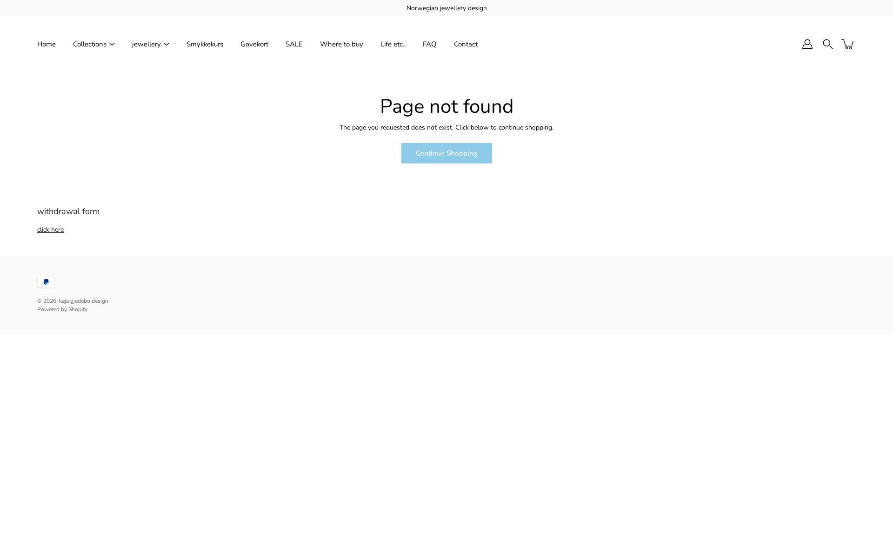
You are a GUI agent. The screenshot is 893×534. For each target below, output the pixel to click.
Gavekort (254, 44)
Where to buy (341, 44)
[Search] (827, 44)
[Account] (807, 44)
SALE (294, 44)
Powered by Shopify (62, 309)
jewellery (146, 44)
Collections (90, 44)
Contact (466, 44)
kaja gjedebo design (83, 301)
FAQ (430, 44)
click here (50, 229)
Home (46, 44)
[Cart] (848, 44)
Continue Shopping (447, 153)
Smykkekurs (205, 44)
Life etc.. (393, 44)
